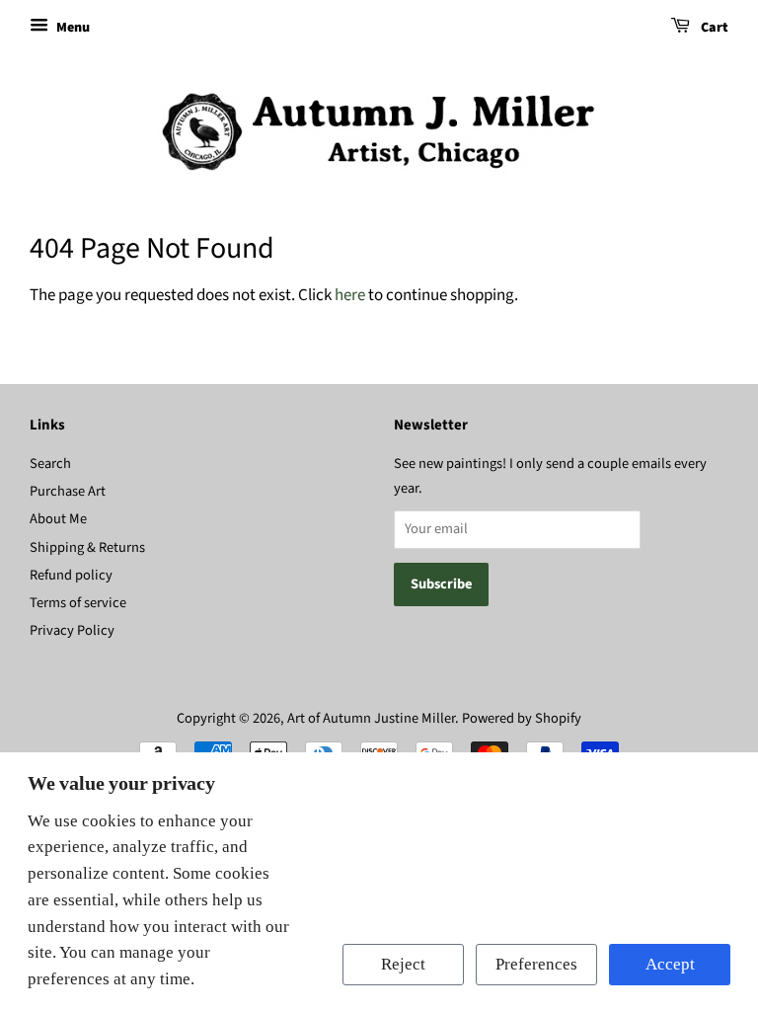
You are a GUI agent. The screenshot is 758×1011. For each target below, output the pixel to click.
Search (50, 463)
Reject (403, 964)
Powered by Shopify (521, 718)
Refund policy (71, 575)
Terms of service (78, 602)
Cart (713, 28)
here (350, 295)
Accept (670, 964)
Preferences (536, 964)
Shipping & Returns (87, 547)
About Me (58, 518)
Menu (71, 28)
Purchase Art (68, 491)
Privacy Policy (72, 630)
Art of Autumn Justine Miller (371, 718)
